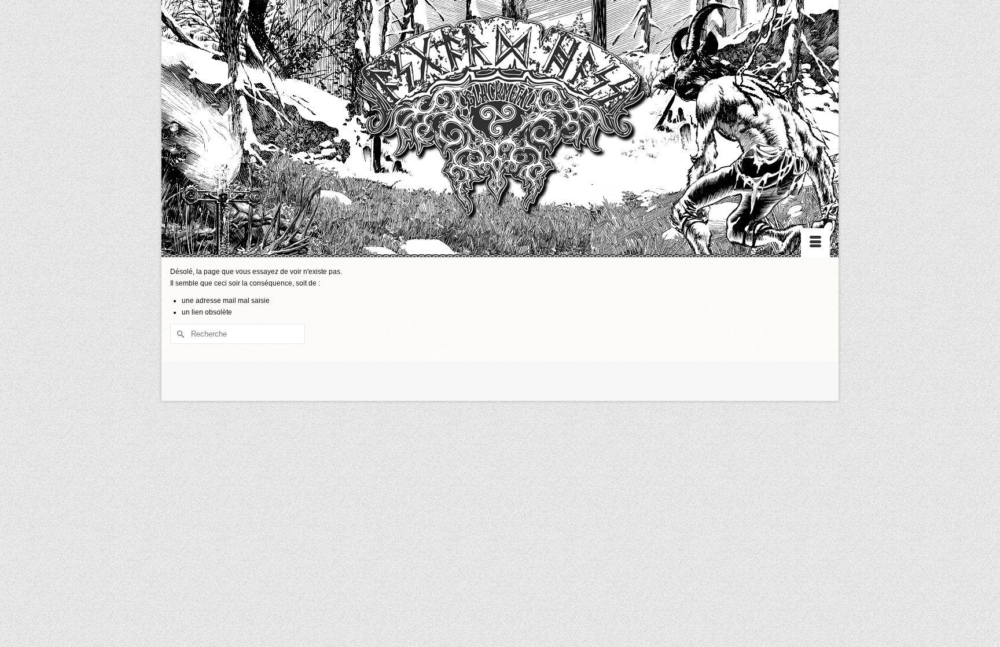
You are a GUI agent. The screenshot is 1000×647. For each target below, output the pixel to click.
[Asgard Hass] (500, 121)
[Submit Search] (179, 334)
